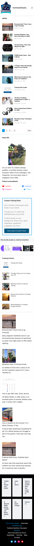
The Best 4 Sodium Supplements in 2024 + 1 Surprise (22, 99)
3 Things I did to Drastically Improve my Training (23, 66)
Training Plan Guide (20, 87)
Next (29, 130)
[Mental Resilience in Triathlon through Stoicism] (5, 306)
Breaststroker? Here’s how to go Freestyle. (22, 25)
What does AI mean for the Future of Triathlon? (22, 77)
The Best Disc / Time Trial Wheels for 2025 (22, 45)
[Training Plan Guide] (5, 266)
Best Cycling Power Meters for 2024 (23, 109)
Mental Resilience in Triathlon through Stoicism (19, 305)
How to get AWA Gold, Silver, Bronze (15, 394)
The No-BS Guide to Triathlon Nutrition (14, 240)
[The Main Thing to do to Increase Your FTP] (5, 276)
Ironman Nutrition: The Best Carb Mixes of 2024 (22, 35)
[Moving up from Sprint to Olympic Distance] (5, 297)
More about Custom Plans (16, 231)
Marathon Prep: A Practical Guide (22, 119)
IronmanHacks (19, 7)
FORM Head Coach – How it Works (22, 56)
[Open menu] (32, 7)
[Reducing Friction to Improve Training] (5, 287)
